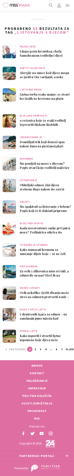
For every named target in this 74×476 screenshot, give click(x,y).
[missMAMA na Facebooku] (23, 433)
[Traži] (51, 5)
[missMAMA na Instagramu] (50, 433)
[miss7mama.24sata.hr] (16, 5)
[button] (67, 5)
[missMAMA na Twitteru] (32, 433)
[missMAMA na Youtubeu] (41, 433)
